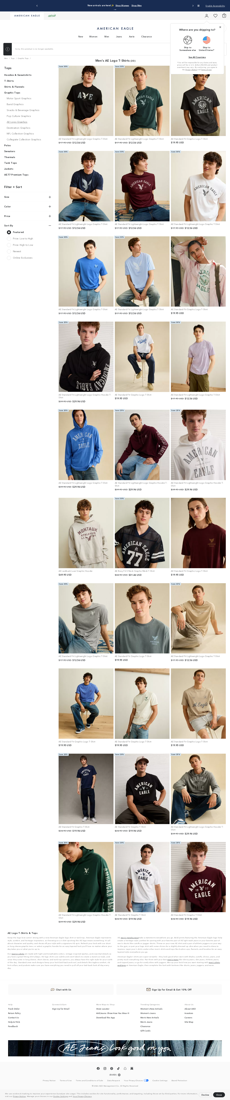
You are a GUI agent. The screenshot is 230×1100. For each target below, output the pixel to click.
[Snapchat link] (125, 1069)
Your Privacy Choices (82, 1096)
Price (7, 216)
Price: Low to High (23, 238)
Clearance (146, 36)
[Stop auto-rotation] (199, 6)
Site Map (189, 1021)
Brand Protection (179, 1080)
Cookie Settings (60, 1096)
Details (145, 5)
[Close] (220, 27)
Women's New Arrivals (151, 1008)
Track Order (14, 1008)
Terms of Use (206, 69)
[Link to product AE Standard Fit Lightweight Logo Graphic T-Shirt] (86, 101)
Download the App (105, 1017)
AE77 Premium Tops (16, 174)
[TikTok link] (118, 1069)
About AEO (190, 1008)
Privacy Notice (19, 1096)
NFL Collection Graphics (20, 133)
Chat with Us (63, 989)
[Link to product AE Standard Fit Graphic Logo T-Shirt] (198, 101)
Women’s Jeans (148, 1013)
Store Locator (102, 1008)
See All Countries (197, 57)
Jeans (119, 36)
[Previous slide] (37, 6)
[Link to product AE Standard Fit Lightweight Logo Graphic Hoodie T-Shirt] (86, 357)
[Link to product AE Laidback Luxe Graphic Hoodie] (86, 533)
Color (7, 206)
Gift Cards (145, 1030)
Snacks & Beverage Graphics (23, 110)
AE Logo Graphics (17, 121)
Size (6, 197)
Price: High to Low (23, 244)
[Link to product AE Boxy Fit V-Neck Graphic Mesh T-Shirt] (142, 533)
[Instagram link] (105, 1069)
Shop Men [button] (131, 5)
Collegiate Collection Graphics (24, 139)
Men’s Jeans (146, 1021)
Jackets (8, 168)
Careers (188, 1017)
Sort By (8, 225)
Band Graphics (15, 104)
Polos (7, 145)
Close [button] (219, 1094)
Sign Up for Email (60, 1008)
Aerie (132, 36)
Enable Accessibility (215, 5)
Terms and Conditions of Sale (89, 1080)
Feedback (13, 1026)
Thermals (9, 157)
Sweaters (9, 151)
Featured (18, 232)
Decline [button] (205, 1094)
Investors (189, 1013)
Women (93, 36)
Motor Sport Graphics (19, 98)
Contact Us (13, 1017)
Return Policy (14, 1013)
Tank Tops (10, 163)
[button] (114, 9)
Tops (7, 68)
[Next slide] (193, 6)
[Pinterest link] (111, 1069)
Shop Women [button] (114, 5)
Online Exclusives (22, 257)
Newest (17, 251)
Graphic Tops (12, 92)
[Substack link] (131, 1069)
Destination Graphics (18, 127)
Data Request (113, 1080)
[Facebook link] (98, 1069)
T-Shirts (9, 80)
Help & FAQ (14, 1021)
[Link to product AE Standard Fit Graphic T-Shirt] (86, 789)
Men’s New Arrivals (149, 1017)
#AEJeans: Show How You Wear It (112, 1013)
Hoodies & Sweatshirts (17, 75)
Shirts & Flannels (14, 86)
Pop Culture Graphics (19, 116)
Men (106, 36)
